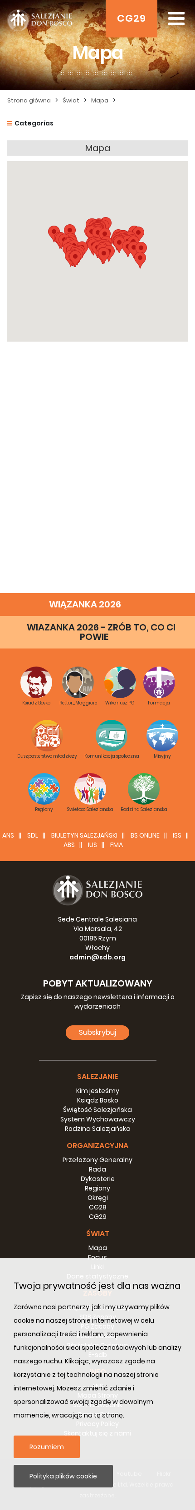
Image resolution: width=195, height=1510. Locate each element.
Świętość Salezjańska (97, 1109)
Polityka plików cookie (63, 1476)
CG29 (131, 18)
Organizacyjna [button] (97, 1145)
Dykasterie (98, 1178)
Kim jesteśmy (97, 1090)
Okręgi (98, 1197)
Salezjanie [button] (97, 1076)
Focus (97, 1257)
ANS (8, 835)
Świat (71, 100)
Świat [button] (97, 1233)
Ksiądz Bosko (97, 1100)
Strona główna (29, 100)
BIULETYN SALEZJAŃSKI (84, 835)
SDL (32, 835)
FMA (116, 844)
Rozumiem (46, 1446)
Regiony (97, 1188)
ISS (177, 835)
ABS (69, 844)
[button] (140, 260)
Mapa (99, 100)
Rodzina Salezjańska (98, 1128)
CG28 (98, 1207)
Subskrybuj (97, 1032)
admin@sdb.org (97, 957)
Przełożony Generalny (97, 1159)
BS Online (145, 835)
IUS (92, 844)
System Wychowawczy (97, 1119)
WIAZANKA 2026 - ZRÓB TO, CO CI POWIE (101, 632)
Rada (97, 1169)
